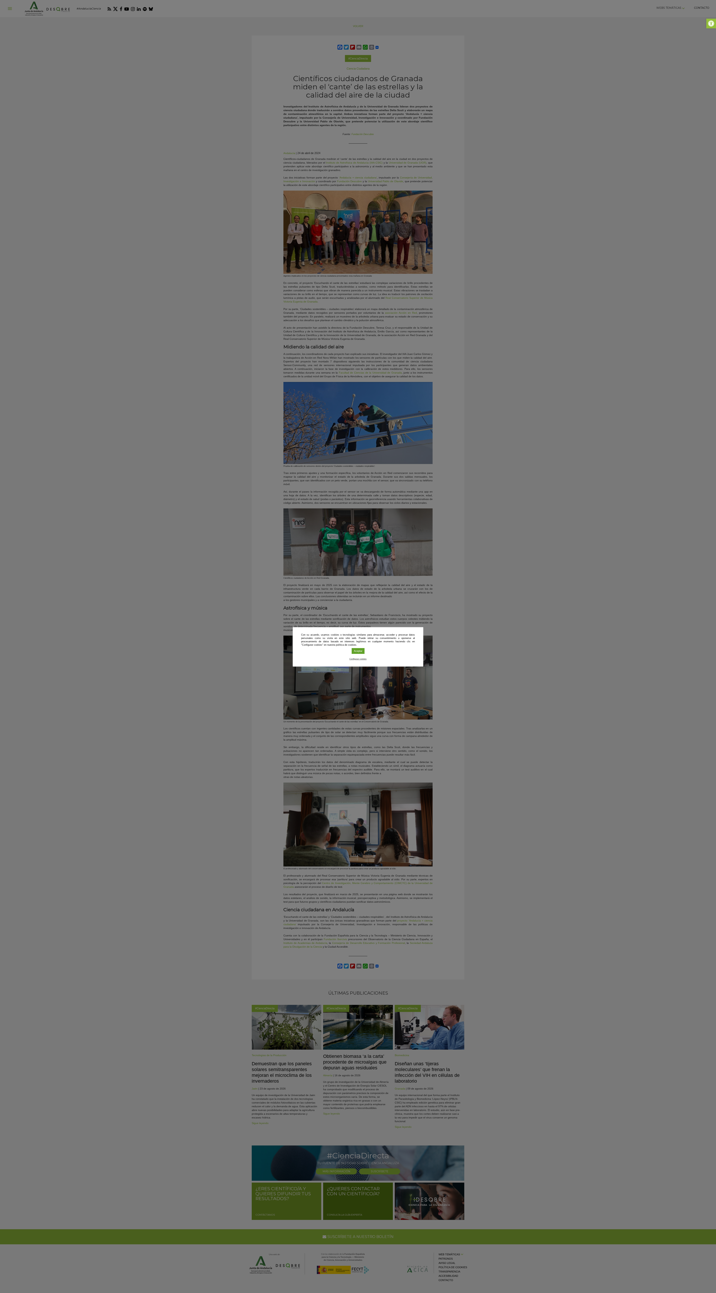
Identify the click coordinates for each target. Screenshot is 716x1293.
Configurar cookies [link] (358, 659)
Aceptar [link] (358, 651)
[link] (711, 23)
